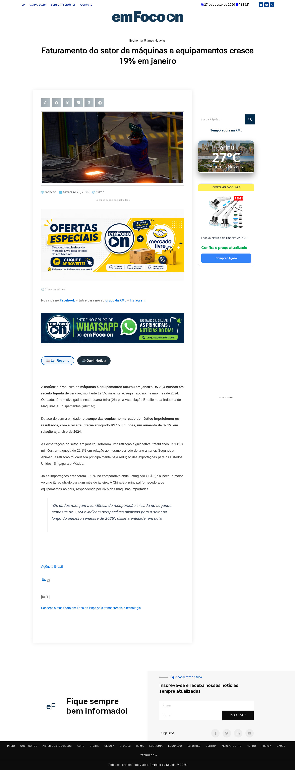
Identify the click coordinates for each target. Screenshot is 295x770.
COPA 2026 (38, 4)
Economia (136, 40)
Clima (140, 746)
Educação (175, 746)
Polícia (266, 746)
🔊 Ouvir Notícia (94, 360)
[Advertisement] (226, 332)
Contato (86, 4)
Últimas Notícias (155, 40)
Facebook (67, 300)
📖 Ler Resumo (57, 360)
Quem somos (28, 746)
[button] (45, 102)
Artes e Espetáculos (57, 746)
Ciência (109, 746)
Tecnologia (148, 755)
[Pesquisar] (250, 119)
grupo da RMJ (115, 300)
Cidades (125, 746)
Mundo (251, 746)
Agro (80, 746)
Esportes (193, 746)
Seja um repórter (63, 4)
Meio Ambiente (231, 746)
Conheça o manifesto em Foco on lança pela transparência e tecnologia (91, 608)
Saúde (281, 746)
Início (11, 746)
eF (23, 4)
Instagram (137, 300)
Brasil (94, 746)
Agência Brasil (52, 566)
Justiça (211, 746)
